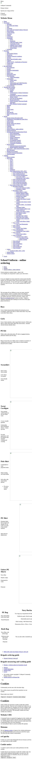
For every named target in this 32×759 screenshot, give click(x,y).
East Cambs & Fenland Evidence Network (17, 29)
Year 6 (11, 168)
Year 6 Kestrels (17, 248)
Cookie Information (8, 669)
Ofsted (8, 71)
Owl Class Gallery (20, 176)
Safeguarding (10, 78)
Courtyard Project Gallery (22, 194)
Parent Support (10, 144)
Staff (8, 27)
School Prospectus (11, 130)
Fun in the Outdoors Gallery (23, 187)
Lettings (9, 35)
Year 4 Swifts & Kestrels (19, 180)
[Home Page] (1, 2)
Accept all (9, 697)
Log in (5, 256)
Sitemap (6, 667)
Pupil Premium (10, 76)
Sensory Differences (15, 137)
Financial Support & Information (18, 146)
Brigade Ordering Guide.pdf (11, 658)
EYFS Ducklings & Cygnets (20, 172)
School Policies (10, 85)
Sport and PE (10, 112)
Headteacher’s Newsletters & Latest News (17, 119)
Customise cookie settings (19, 697)
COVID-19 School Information (14, 153)
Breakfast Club (10, 125)
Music (8, 111)
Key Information (8, 66)
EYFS (8, 108)
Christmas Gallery (20, 207)
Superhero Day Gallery (22, 215)
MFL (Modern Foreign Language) (18, 104)
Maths (11, 91)
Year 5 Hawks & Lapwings (19, 182)
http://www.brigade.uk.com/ (7, 298)
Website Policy (7, 670)
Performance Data (11, 74)
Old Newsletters (11, 154)
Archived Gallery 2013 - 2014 (17, 250)
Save (14, 757)
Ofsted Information (14, 77)
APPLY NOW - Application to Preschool (17, 62)
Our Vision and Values (12, 25)
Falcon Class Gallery (21, 234)
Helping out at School (12, 151)
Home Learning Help (12, 113)
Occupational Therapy (15, 140)
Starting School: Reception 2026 (15, 118)
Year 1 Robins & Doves (19, 173)
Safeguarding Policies (12, 53)
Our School (6, 22)
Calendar (9, 126)
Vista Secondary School (16, 46)
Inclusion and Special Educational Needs (17, 132)
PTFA (11, 39)
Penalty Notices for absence (13, 123)
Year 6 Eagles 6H (17, 246)
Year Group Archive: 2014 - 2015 (18, 185)
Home (5, 21)
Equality (9, 69)
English (12, 90)
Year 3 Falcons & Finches (19, 179)
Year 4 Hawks (16, 241)
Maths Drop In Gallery (21, 192)
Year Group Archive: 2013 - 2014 (18, 171)
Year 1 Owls (16, 222)
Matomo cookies (9, 730)
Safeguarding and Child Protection (18, 83)
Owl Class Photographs (22, 224)
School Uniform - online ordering (15, 129)
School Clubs (10, 122)
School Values (10, 252)
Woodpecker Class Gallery (22, 178)
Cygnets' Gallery (20, 197)
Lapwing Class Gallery (21, 236)
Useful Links (10, 63)
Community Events (14, 43)
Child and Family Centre (16, 42)
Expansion (12, 41)
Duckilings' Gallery (21, 189)
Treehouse (12, 136)
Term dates (9, 127)
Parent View (10, 73)
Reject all (3, 697)
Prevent (12, 81)
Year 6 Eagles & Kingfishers (20, 183)
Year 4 (11, 165)
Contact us (9, 64)
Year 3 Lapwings (17, 235)
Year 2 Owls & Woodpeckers (20, 175)
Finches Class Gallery (21, 228)
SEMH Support (14, 139)
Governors (9, 28)
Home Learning (11, 157)
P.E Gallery (19, 214)
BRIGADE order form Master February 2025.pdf (16, 651)
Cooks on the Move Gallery (23, 211)
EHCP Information (14, 133)
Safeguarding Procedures (16, 84)
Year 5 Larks (16, 245)
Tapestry (9, 57)
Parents (5, 116)
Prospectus (9, 55)
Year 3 (11, 164)
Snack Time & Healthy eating (14, 59)
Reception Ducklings (18, 186)
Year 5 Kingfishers (17, 243)
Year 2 (11, 162)
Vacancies (9, 34)
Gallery (8, 249)
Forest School (10, 31)
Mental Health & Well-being (17, 147)
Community (10, 38)
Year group (9, 158)
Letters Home (10, 120)
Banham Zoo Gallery (21, 196)
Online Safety (13, 80)
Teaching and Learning (9, 87)
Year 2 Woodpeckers (18, 229)
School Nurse (13, 48)
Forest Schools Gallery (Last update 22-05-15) (23, 209)
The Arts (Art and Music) (16, 98)
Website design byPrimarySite (11, 677)
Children (6, 155)
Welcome (9, 24)
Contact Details (10, 32)
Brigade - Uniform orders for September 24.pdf (15, 665)
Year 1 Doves (16, 225)
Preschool (6, 50)
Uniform (9, 60)
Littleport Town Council (16, 45)
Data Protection (10, 67)
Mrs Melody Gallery (21, 213)
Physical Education (14, 99)
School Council (10, 253)
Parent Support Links (15, 134)
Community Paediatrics (15, 143)
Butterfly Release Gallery (22, 193)
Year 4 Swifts (16, 242)
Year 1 (11, 161)
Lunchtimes (10, 36)
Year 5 (11, 166)
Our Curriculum (11, 88)
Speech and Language (15, 141)
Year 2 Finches (16, 227)
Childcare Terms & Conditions (14, 56)
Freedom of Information (13, 70)
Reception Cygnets (17, 190)
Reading (9, 105)
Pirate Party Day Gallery (22, 217)
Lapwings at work (23, 238)
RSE (8, 115)
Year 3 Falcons (16, 232)
